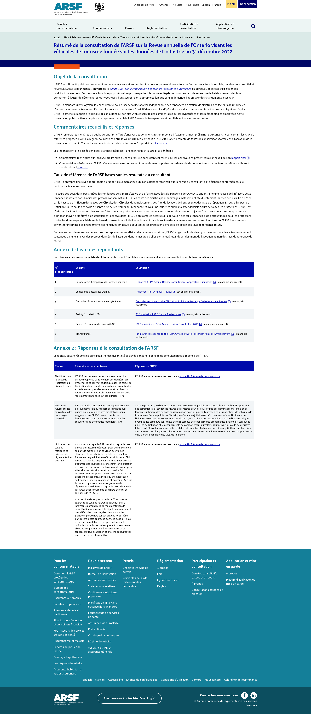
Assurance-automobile (68, 598)
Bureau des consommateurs (64, 589)
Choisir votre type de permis (135, 570)
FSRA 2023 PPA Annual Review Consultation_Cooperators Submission (174, 281)
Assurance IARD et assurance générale (100, 649)
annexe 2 (82, 167)
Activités (177, 4)
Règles (161, 586)
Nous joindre (192, 4)
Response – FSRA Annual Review (154, 291)
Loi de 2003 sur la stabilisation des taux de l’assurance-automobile (150, 88)
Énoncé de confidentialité (142, 679)
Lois (159, 574)
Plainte (231, 4)
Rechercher (253, 21)
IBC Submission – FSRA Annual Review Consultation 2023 (167, 324)
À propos (162, 568)
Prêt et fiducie (96, 629)
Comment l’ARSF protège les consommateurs (64, 577)
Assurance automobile (102, 580)
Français (216, 4)
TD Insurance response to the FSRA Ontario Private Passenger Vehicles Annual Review (183, 333)
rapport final (238, 157)
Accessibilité (115, 679)
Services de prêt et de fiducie (67, 649)
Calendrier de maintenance (240, 679)
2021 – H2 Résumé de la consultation (199, 376)
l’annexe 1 (161, 143)
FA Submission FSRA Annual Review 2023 (158, 314)
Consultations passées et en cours (207, 592)
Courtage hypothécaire (68, 657)
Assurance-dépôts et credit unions (66, 612)
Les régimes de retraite (68, 663)
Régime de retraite (99, 641)
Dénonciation (248, 4)
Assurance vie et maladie (69, 641)
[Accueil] (77, 8)
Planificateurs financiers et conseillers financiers (68, 622)
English (206, 4)
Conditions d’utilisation (175, 679)
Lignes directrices (168, 580)
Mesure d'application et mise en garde (240, 581)
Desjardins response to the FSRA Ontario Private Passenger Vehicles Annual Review (181, 301)
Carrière (197, 679)
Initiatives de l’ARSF (100, 568)
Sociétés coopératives (67, 604)
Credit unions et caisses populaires (102, 594)
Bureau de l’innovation (102, 574)
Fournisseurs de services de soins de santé (69, 632)
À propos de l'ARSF (145, 4)
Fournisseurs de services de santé (103, 615)
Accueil (57, 37)
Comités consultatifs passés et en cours (204, 575)
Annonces (164, 4)
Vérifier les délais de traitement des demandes (135, 582)
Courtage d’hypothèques (103, 635)
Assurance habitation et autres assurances (68, 671)
